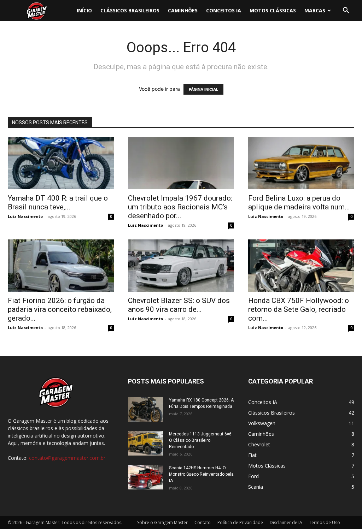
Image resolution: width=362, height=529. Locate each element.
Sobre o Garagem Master (162, 522)
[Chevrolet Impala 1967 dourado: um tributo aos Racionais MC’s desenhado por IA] (181, 163)
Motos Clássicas (273, 10)
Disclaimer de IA (286, 522)
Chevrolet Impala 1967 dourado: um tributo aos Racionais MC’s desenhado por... (180, 207)
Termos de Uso (324, 522)
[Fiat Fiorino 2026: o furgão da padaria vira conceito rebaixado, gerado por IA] (61, 265)
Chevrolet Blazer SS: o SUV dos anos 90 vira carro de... (179, 305)
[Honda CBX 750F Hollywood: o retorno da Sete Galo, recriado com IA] (301, 265)
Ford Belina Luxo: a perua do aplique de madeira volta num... (299, 202)
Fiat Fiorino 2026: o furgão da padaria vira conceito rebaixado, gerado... (60, 309)
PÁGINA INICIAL (203, 89)
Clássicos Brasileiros (129, 10)
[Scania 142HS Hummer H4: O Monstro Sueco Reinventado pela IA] (145, 477)
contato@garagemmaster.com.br (67, 457)
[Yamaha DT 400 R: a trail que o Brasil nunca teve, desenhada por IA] (61, 163)
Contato (202, 522)
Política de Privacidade (240, 522)
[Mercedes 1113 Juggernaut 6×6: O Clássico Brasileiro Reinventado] (145, 443)
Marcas (314, 10)
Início (84, 10)
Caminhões (183, 10)
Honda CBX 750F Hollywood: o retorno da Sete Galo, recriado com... (298, 309)
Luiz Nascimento (25, 216)
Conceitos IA (223, 10)
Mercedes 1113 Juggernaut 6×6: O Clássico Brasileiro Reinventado (201, 440)
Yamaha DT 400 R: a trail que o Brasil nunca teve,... (58, 202)
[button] (345, 11)
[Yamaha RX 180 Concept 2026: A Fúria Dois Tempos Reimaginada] (145, 409)
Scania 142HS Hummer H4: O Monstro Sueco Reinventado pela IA (201, 474)
